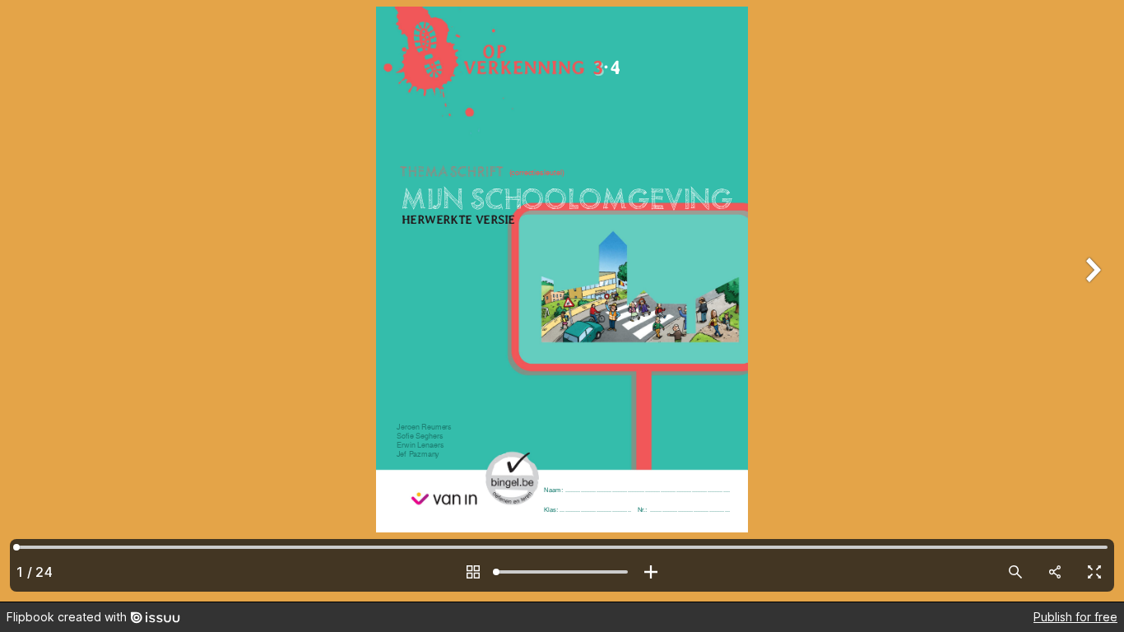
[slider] (562, 572)
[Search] (1015, 571)
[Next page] (1091, 301)
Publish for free (1075, 617)
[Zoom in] (650, 571)
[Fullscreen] (1094, 571)
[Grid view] (473, 571)
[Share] (1054, 571)
